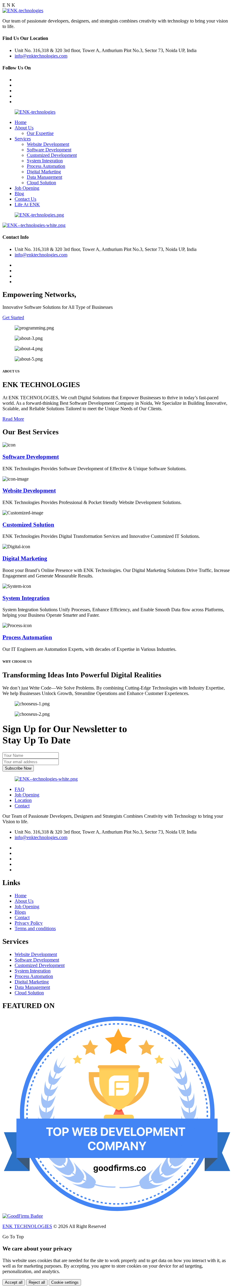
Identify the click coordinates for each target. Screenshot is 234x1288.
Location (23, 800)
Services (23, 138)
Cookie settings (65, 1282)
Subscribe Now (18, 768)
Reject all (37, 1282)
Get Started (13, 317)
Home (21, 122)
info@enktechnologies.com (41, 55)
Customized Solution (28, 524)
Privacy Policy (29, 923)
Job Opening (27, 188)
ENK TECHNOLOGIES (27, 1226)
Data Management (44, 177)
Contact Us (25, 199)
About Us (24, 127)
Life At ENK (27, 204)
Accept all (14, 1282)
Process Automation (46, 166)
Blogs (20, 912)
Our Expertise (40, 133)
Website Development (48, 144)
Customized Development (52, 155)
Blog (19, 193)
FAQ (19, 789)
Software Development (49, 149)
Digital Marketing (44, 171)
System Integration (45, 160)
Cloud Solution (41, 182)
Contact (22, 805)
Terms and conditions (35, 928)
